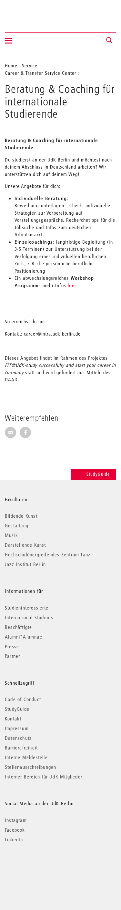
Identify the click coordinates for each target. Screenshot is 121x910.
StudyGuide (98, 474)
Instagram (16, 820)
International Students (29, 617)
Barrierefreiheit (21, 747)
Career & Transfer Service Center (40, 73)
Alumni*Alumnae (23, 636)
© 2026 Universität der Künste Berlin (38, 866)
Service (29, 65)
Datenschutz (18, 738)
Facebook (15, 830)
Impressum (17, 728)
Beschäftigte (18, 627)
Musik (11, 535)
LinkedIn (14, 839)
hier (72, 285)
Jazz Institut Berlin (25, 564)
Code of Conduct (23, 699)
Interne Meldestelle (26, 757)
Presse (12, 646)
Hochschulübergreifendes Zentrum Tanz (47, 554)
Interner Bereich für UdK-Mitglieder (43, 776)
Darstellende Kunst (25, 545)
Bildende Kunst (21, 516)
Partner (12, 656)
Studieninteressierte (26, 607)
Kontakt (13, 718)
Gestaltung (16, 525)
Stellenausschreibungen (30, 767)
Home (11, 65)
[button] (109, 41)
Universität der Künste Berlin (30, 12)
